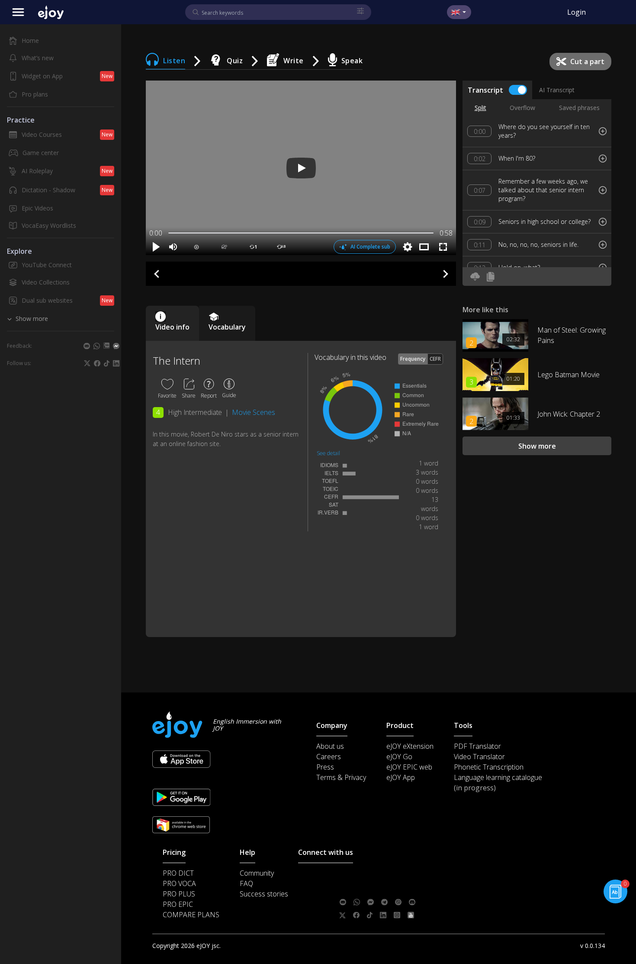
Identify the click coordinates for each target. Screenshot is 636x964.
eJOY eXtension (410, 746)
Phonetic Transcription (489, 767)
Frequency (412, 358)
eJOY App (400, 777)
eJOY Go (399, 756)
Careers (328, 756)
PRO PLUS (179, 894)
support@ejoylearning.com (400, 876)
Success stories (264, 894)
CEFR (435, 358)
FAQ (246, 883)
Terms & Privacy (341, 777)
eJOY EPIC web (409, 767)
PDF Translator (477, 746)
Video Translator (479, 756)
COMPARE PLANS (191, 914)
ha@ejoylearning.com (395, 889)
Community (257, 873)
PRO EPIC (178, 904)
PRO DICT (178, 873)
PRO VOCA (179, 883)
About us (330, 746)
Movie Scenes (253, 412)
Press (325, 767)
